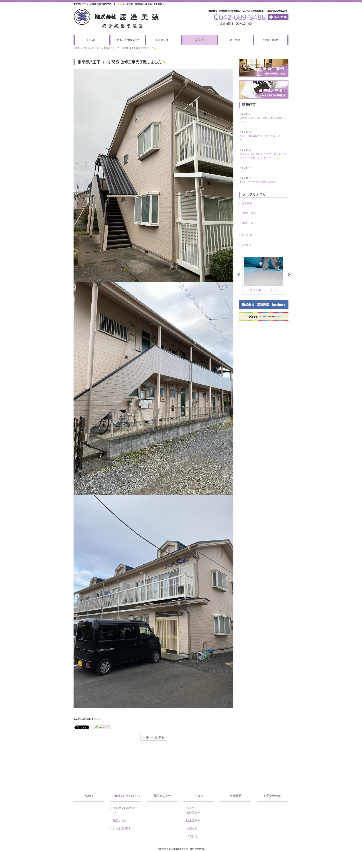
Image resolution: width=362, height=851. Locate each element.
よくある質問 (121, 828)
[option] (263, 275)
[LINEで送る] (102, 727)
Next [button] (289, 275)
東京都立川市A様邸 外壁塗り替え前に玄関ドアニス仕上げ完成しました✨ (263, 154)
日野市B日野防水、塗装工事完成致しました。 (263, 118)
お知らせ (247, 234)
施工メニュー (162, 795)
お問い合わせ (272, 795)
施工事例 (96, 48)
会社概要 (235, 795)
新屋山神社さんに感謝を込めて (258, 180)
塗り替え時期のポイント (125, 810)
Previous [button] (238, 275)
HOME (77, 48)
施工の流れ (120, 820)
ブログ (86, 48)
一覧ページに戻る (153, 737)
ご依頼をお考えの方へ (125, 795)
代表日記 (247, 244)
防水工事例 (249, 222)
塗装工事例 (249, 213)
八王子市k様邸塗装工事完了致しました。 (261, 136)
